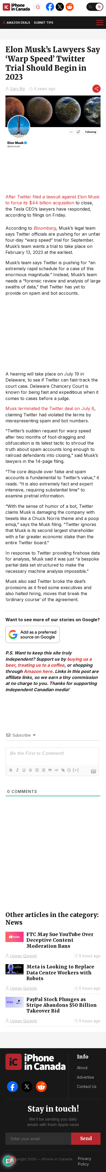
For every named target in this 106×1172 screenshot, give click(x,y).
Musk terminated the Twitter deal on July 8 (49, 408)
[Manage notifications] (12, 1160)
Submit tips (43, 22)
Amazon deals (18, 22)
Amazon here (38, 671)
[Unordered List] (43, 770)
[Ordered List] (36, 770)
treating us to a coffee (41, 665)
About (82, 1067)
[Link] (63, 770)
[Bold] (10, 770)
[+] (76, 770)
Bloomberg (44, 228)
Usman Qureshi (23, 955)
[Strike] (30, 770)
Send (86, 1139)
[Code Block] (56, 770)
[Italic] (17, 770)
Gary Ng (17, 88)
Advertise (85, 1077)
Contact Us (86, 1086)
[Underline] (23, 770)
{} (69, 770)
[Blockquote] (49, 770)
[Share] (96, 89)
